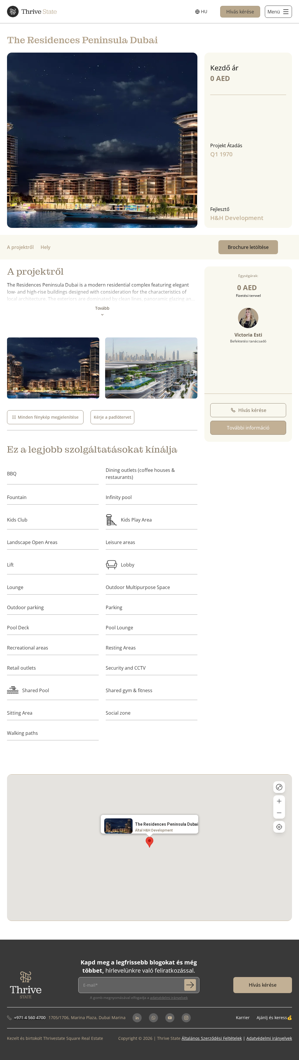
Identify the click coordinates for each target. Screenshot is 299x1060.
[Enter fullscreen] (279, 787)
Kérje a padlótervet (112, 417)
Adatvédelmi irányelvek (169, 997)
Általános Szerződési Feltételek (212, 1038)
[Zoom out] (279, 813)
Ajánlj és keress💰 (274, 1017)
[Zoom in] (279, 801)
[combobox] (201, 12)
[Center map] (279, 827)
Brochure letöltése (248, 247)
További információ (248, 428)
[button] (149, 842)
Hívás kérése (240, 11)
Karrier (243, 1017)
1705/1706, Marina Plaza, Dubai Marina (87, 1017)
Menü (273, 11)
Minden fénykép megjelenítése (48, 417)
